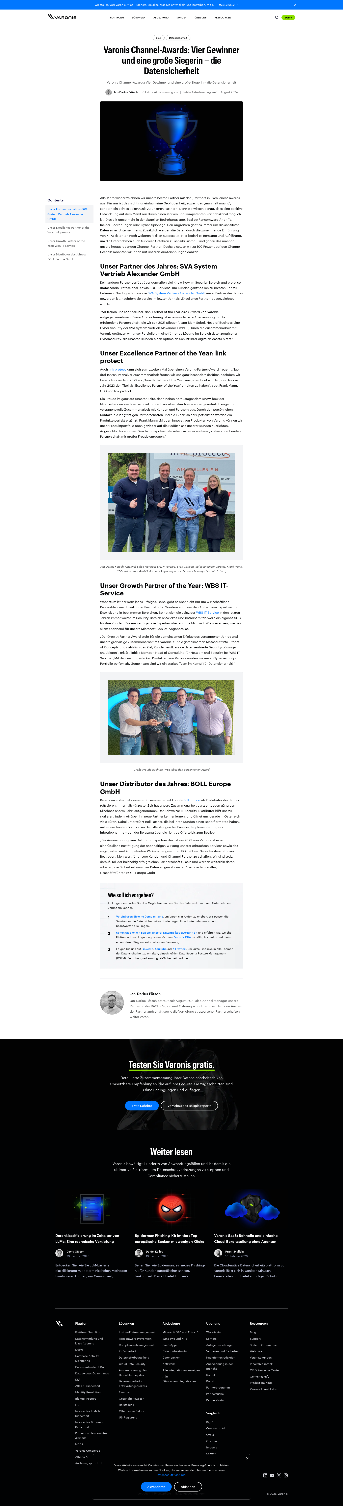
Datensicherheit (178, 37)
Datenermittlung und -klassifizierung (90, 1341)
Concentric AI (215, 1428)
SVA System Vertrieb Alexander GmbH (176, 293)
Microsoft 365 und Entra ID (180, 1332)
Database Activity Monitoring (87, 1358)
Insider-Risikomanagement (137, 1332)
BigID (209, 1422)
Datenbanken (171, 1357)
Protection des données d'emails (91, 1435)
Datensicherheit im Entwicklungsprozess (133, 1383)
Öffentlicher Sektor (131, 1411)
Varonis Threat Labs (263, 1389)
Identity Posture (85, 1398)
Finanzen (125, 1392)
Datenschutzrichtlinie (171, 1474)
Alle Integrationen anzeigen (181, 1370)
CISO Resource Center (265, 1370)
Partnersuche (215, 1393)
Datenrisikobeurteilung (134, 1357)
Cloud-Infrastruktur (175, 1351)
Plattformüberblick (87, 1332)
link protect (117, 369)
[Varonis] (62, 17)
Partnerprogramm (218, 1387)
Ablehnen (188, 1487)
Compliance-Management (136, 1345)
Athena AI (82, 1457)
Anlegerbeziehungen (220, 1345)
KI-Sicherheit (127, 1351)
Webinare (256, 1351)
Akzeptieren (156, 1487)
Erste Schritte (142, 1105)
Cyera (210, 1434)
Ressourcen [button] (223, 17)
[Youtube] (272, 1476)
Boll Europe (191, 800)
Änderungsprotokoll (88, 1463)
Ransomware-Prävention (135, 1338)
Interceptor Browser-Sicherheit (89, 1424)
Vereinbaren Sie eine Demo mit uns (139, 916)
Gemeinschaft (259, 1376)
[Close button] (295, 4)
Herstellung (126, 1404)
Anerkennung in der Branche (219, 1366)
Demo (288, 17)
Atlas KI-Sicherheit (87, 1386)
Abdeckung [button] (161, 17)
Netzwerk (169, 1363)
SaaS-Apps (170, 1345)
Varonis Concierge (87, 1450)
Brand (210, 1381)
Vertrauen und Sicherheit (222, 1351)
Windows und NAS (175, 1338)
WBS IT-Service (207, 612)
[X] (279, 1476)
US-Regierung (128, 1417)
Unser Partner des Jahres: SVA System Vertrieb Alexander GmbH (67, 214)
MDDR (79, 1444)
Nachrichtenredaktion (220, 1357)
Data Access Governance (92, 1373)
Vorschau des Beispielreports (189, 1105)
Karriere (211, 1338)
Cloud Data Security (132, 1363)
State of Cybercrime (263, 1345)
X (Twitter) (179, 948)
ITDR (78, 1404)
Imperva (211, 1447)
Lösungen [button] (138, 17)
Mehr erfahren (227, 5)
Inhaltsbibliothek (261, 1363)
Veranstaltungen (261, 1357)
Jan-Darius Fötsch (126, 92)
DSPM (79, 1349)
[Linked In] (265, 1476)
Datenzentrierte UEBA (89, 1367)
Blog (158, 37)
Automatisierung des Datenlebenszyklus (133, 1372)
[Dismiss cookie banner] (247, 1459)
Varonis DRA (182, 937)
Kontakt (211, 1375)
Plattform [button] (117, 17)
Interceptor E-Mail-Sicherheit (87, 1413)
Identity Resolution (88, 1392)
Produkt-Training (261, 1382)
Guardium (212, 1441)
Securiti (211, 1453)
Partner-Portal (215, 1400)
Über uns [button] (201, 17)
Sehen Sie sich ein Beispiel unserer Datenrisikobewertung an (156, 932)
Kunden (181, 17)
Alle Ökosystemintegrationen (179, 1379)
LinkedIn (147, 948)
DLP (77, 1379)
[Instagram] (286, 1476)
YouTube (161, 948)
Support (255, 1338)
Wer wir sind (214, 1332)
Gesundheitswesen (131, 1398)
